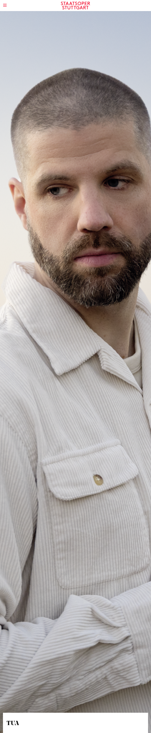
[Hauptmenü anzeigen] (5, 5)
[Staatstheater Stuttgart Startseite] (75, 5)
